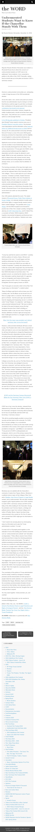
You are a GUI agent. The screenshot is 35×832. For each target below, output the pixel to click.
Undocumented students (8, 625)
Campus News (9, 702)
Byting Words (9, 698)
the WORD (13, 9)
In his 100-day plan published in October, (13, 120)
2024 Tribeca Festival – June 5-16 (15, 660)
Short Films (10, 747)
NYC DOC (8, 779)
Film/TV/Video (9, 749)
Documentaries (9, 709)
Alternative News (10, 690)
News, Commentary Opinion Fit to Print (18, 762)
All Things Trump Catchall (14, 666)
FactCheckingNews (10, 713)
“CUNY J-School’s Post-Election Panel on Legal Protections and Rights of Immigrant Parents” (17, 606)
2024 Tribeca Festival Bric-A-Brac (16, 662)
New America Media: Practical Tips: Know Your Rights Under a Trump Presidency (17, 610)
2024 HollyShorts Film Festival (14, 658)
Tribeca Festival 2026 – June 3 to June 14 (17, 809)
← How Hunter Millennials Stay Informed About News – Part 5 (9, 635)
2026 (6, 683)
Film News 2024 (10, 739)
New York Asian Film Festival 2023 (15, 775)
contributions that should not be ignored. (13, 108)
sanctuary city (19, 622)
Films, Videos (10, 651)
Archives (7, 692)
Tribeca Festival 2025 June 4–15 (14, 804)
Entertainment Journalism (12, 711)
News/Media (8, 777)
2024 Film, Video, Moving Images (14, 656)
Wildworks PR (11, 654)
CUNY (7, 622)
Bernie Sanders (11, 700)
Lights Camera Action (11, 766)
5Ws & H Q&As (9, 685)
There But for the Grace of (14, 787)
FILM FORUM (9, 736)
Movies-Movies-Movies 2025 (13, 770)
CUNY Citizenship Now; (15, 211)
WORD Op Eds (9, 815)
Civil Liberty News (10, 705)
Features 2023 (9, 717)
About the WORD (10, 688)
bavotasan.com (25, 830)
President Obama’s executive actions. (12, 124)
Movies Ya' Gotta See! (11, 768)
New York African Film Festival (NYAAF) (16, 773)
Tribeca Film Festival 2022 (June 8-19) (16, 811)
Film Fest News (9, 724)
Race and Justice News (12, 789)
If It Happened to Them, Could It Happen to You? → (25, 634)
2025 (6, 664)
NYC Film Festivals (10, 781)
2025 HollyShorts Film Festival (14, 677)
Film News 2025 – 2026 (12, 741)
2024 (6, 647)
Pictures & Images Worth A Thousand (16, 785)
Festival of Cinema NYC (12, 719)
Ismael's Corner (9, 758)
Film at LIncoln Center (11, 722)
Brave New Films (11, 649)
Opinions (7, 783)
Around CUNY (9, 694)
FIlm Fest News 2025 (11, 730)
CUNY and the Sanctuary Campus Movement (17, 395)
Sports (7, 798)
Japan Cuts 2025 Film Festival (15, 734)
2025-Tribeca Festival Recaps (15, 806)
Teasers (9, 671)
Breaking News (9, 696)
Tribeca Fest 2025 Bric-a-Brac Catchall (16, 802)
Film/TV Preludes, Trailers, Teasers (17, 756)
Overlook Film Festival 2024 (15, 726)
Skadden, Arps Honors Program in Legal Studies (19, 497)
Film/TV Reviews (10, 745)
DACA (12, 622)
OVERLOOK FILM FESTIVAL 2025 (16, 728)
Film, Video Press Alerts (12, 743)
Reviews (9, 668)
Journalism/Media (10, 764)
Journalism (8, 760)
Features (8, 715)
